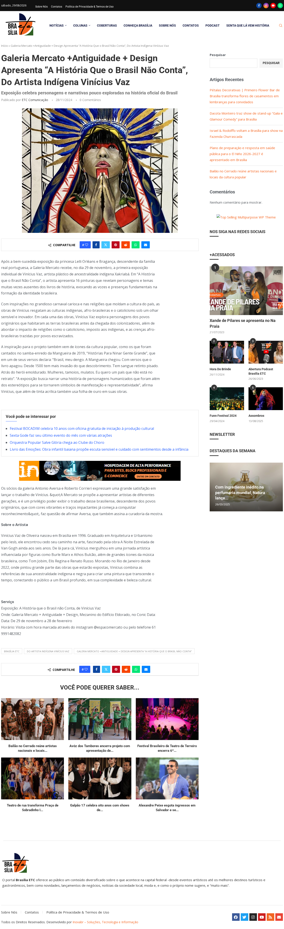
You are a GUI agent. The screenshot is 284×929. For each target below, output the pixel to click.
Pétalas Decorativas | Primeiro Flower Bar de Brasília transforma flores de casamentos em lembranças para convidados (245, 96)
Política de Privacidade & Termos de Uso (89, 6)
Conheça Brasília (138, 25)
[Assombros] (265, 398)
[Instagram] (266, 5)
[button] (213, 487)
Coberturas (107, 25)
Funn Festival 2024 (223, 415)
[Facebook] (259, 5)
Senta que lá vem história (247, 25)
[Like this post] (86, 244)
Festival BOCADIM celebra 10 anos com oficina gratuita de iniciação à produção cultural (82, 428)
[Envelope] (279, 917)
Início (4, 46)
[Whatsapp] (280, 5)
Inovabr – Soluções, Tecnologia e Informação (105, 922)
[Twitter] (244, 917)
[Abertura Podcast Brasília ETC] (265, 352)
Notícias (56, 25)
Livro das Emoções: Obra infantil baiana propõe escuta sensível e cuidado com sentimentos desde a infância (99, 449)
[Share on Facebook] (96, 244)
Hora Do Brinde (220, 369)
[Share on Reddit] (125, 244)
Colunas (80, 25)
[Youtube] (273, 5)
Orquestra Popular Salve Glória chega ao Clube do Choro (57, 442)
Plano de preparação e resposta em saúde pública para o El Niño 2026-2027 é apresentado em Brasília (242, 154)
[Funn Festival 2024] (227, 398)
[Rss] (270, 917)
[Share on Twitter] (105, 244)
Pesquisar (218, 55)
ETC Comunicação (35, 100)
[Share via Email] (145, 244)
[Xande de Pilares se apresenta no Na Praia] (246, 290)
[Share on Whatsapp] (136, 244)
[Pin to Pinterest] (116, 244)
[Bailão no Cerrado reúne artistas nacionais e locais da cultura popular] (32, 719)
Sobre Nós (41, 6)
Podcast (212, 25)
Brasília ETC (11, 651)
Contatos (56, 6)
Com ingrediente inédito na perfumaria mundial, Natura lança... (240, 492)
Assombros (256, 415)
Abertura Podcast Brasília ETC (260, 371)
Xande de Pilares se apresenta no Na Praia (243, 323)
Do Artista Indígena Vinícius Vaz (48, 651)
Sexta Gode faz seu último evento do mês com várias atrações (61, 435)
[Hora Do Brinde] (227, 352)
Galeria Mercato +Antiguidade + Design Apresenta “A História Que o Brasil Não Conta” (134, 651)
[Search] (280, 25)
